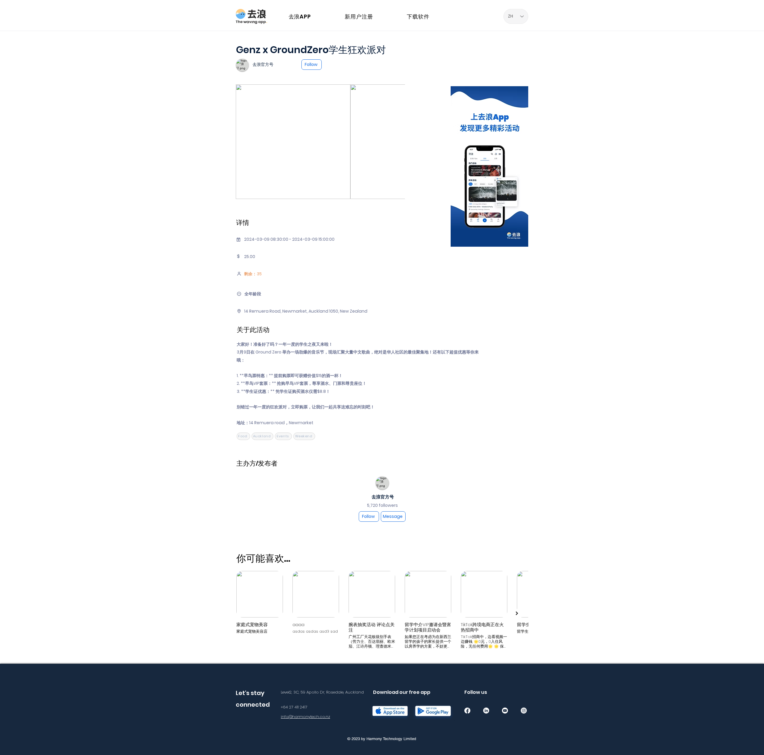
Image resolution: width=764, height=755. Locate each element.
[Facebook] (467, 711)
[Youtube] (505, 711)
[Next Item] (516, 613)
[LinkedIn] (486, 711)
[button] (566, 9)
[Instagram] (524, 711)
